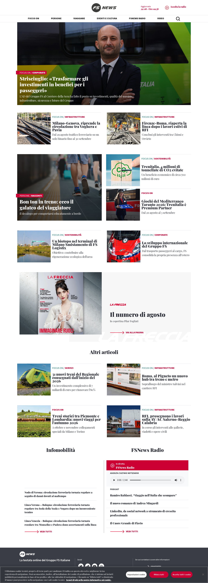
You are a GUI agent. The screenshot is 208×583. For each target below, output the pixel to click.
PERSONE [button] (56, 18)
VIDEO (160, 18)
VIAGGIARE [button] (79, 18)
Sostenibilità (162, 158)
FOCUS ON (147, 193)
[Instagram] (101, 566)
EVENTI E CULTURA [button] (107, 18)
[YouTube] (94, 566)
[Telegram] (87, 566)
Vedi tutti (46, 531)
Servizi (69, 367)
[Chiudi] (203, 574)
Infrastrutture (75, 116)
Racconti (36, 195)
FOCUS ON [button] (33, 18)
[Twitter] (80, 566)
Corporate (38, 72)
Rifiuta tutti (159, 574)
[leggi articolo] (123, 170)
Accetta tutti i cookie (182, 574)
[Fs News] (104, 7)
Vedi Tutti (131, 531)
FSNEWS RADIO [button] (137, 18)
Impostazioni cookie (136, 574)
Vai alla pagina (134, 332)
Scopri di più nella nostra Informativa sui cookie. (88, 580)
